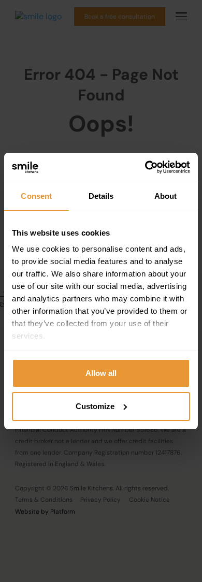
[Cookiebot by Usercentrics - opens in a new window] (145, 167)
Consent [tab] (36, 196)
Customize (95, 406)
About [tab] (165, 196)
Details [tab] (101, 196)
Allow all (101, 373)
